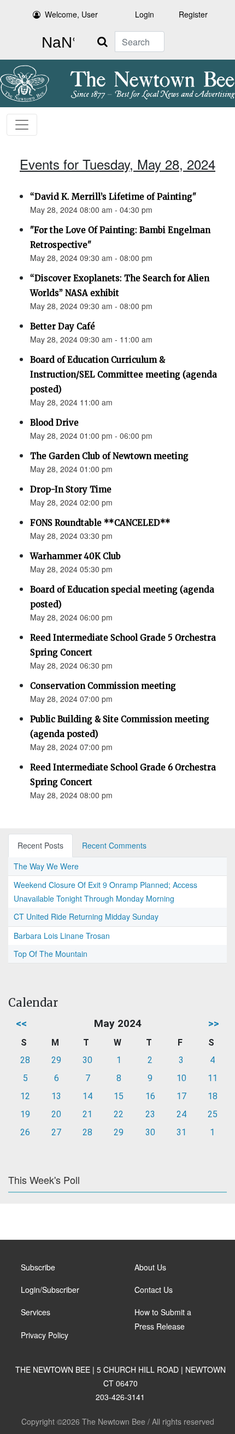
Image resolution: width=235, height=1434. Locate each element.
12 (25, 1096)
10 (181, 1078)
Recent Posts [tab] (40, 845)
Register (193, 14)
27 (56, 1132)
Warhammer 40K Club (75, 556)
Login (144, 14)
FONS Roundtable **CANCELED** (100, 523)
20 (56, 1114)
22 (119, 1114)
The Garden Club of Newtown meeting (109, 456)
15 (119, 1096)
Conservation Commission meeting (103, 686)
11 (213, 1078)
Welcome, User (71, 14)
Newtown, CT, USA (55, 42)
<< (21, 1023)
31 (181, 1132)
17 (181, 1096)
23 (150, 1114)
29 (56, 1060)
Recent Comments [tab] (114, 845)
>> (213, 1023)
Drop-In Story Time (70, 489)
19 (25, 1114)
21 (87, 1114)
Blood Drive (54, 422)
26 (25, 1132)
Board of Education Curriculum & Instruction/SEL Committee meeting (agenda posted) (123, 374)
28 (25, 1060)
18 (213, 1096)
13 (56, 1096)
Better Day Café (62, 326)
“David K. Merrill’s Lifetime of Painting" (113, 196)
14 (87, 1096)
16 (150, 1096)
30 (87, 1060)
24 (181, 1114)
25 (213, 1114)
